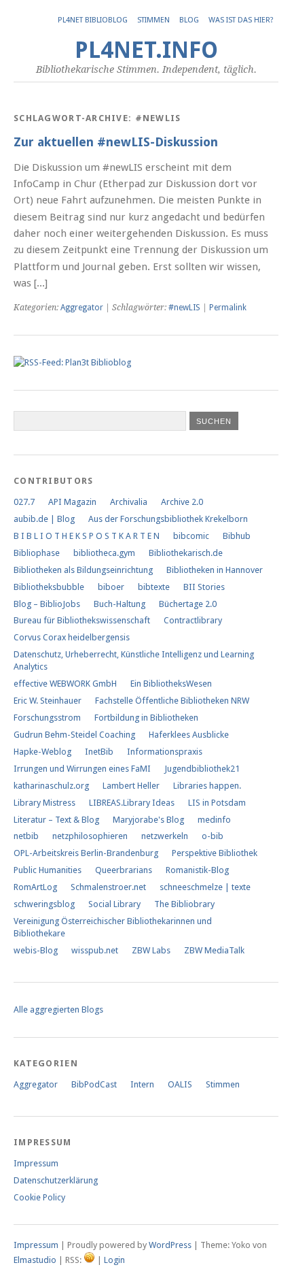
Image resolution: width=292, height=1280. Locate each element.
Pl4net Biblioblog (93, 20)
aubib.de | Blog (44, 519)
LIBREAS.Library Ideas (132, 803)
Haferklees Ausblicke (189, 734)
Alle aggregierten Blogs (58, 1009)
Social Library (114, 904)
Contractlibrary (193, 620)
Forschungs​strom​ (47, 717)
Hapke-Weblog (42, 751)
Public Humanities (47, 870)
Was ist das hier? (241, 20)
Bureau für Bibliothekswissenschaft (82, 620)
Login (114, 1260)
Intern (142, 1084)
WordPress (170, 1245)
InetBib (99, 751)
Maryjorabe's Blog (148, 820)
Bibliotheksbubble (49, 587)
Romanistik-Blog (197, 870)
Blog (189, 20)
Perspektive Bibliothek (214, 853)
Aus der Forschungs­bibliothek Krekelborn (168, 519)
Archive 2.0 (182, 502)
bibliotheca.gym (104, 553)
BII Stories (204, 587)
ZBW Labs (151, 950)
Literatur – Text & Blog (56, 820)
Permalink (228, 307)
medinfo (214, 820)
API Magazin (72, 502)
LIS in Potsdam (217, 803)
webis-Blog (36, 950)
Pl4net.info (146, 50)
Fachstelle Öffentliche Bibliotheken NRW (172, 700)
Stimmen (153, 20)
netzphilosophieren (90, 836)
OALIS (180, 1084)
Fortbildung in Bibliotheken (146, 717)
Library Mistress (44, 803)
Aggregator (81, 307)
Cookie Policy (39, 1197)
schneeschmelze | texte (205, 887)
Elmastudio (35, 1260)
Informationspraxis (164, 751)
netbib (26, 836)
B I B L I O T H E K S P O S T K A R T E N (87, 536)
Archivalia (128, 502)
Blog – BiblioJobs (47, 604)
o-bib (212, 836)
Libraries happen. (207, 786)
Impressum (36, 1163)
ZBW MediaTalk (214, 950)
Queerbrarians (123, 870)
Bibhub (237, 536)
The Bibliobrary (184, 904)
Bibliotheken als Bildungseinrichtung (83, 570)
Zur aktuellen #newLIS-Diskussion (116, 142)
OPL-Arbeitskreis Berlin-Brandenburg (86, 853)
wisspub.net (94, 950)
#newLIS (184, 307)
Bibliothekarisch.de (186, 553)
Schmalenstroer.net (108, 887)
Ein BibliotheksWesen (171, 683)
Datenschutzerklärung (56, 1180)
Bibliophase (37, 553)
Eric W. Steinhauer (47, 700)
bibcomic (191, 536)
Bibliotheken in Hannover (214, 570)
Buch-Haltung (119, 604)
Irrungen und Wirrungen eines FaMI (82, 769)
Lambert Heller (131, 786)
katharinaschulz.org (51, 786)
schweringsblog (44, 904)
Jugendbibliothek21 (202, 769)
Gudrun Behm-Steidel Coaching (74, 734)
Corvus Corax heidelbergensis (72, 637)
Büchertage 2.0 (188, 604)
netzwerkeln (164, 836)
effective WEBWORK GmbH (65, 683)
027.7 (24, 502)
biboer (111, 587)
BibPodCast (94, 1084)
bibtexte (154, 587)
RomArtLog (35, 887)
